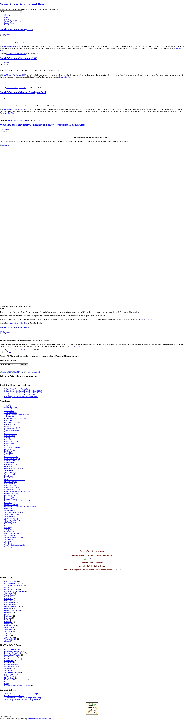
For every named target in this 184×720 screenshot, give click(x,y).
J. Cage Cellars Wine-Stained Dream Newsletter (20, 395)
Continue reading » (147, 319)
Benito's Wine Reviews (12, 422)
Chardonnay (8, 593)
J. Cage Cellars (9, 676)
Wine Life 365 (9, 539)
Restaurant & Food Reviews (13, 653)
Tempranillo (8, 629)
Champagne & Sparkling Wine (14, 591)
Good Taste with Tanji (11, 457)
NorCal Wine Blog (10, 485)
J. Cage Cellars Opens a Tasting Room (17, 389)
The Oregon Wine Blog (12, 520)
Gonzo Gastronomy (11, 455)
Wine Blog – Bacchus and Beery (23, 4)
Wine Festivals (9, 661)
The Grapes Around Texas (13, 518)
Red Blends (8, 616)
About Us (7, 17)
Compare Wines (9, 436)
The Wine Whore (10, 522)
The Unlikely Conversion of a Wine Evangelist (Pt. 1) (22, 700)
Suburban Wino (9, 510)
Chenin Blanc (9, 595)
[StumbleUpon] (18, 372)
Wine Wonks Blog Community (14, 545)
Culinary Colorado (10, 438)
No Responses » (5, 34)
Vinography (8, 526)
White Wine (8, 637)
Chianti (6, 597)
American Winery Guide (12, 409)
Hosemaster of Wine (11, 464)
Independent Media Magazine (14, 468)
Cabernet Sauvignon (11, 589)
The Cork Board (9, 516)
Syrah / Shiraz (9, 627)
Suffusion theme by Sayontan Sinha (39, 719)
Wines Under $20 (10, 639)
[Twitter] (3, 372)
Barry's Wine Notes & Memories (15, 418)
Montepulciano (9, 678)
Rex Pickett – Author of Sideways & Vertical (19, 501)
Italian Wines (8, 604)
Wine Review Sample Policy (14, 696)
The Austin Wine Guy (11, 514)
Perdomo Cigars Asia (11, 493)
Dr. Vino (7, 445)
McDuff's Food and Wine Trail (14, 480)
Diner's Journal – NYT (12, 443)
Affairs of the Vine (10, 407)
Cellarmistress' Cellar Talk (13, 428)
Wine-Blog (8, 547)
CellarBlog (8, 426)
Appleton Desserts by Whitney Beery (16, 415)
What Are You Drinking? (12, 533)
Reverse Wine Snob (11, 499)
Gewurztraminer (9, 602)
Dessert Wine (8, 599)
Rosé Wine (8, 622)
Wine (6, 684)
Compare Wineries (10, 434)
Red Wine (7, 618)
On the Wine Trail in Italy (12, 489)
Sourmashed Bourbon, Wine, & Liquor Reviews (20, 507)
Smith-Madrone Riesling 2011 (16, 327)
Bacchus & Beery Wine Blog (17, 54)
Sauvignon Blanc (10, 625)
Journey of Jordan (10, 474)
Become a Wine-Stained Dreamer (92, 551)
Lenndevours (8, 476)
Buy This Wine (66, 77)
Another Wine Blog (10, 413)
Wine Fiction (8, 663)
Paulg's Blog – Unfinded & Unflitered (17, 491)
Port (5, 614)
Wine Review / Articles (12, 672)
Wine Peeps (8, 543)
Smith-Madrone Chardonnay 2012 (18, 58)
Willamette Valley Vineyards (13, 537)
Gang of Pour (8, 453)
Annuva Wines (9, 411)
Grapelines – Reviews (11, 461)
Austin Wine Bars (10, 416)
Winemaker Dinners (11, 664)
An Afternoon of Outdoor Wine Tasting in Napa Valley (22, 698)
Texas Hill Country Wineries (13, 512)
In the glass (8, 466)
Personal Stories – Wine (12, 649)
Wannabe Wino (9, 531)
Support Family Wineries (12, 21)
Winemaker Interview (11, 666)
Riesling (7, 620)
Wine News (8, 668)
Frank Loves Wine (10, 451)
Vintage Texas (9, 530)
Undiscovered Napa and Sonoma (15, 680)
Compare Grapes (10, 432)
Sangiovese (8, 624)
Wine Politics (8, 670)
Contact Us (8, 19)
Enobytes (7, 449)
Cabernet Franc (9, 587)
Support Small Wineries (12, 655)
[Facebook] (36, 372)
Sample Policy (9, 23)
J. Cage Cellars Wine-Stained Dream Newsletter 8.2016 (23, 391)
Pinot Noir (7, 612)
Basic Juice (8, 420)
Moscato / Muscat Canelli (12, 606)
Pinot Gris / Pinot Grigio (12, 610)
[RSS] (9, 372)
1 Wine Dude (8, 405)
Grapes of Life (9, 462)
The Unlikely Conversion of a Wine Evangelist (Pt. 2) (22, 694)
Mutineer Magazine (10, 482)
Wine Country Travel (11, 659)
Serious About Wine (11, 505)
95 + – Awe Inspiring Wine (13, 585)
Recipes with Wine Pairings (13, 651)
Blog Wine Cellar (10, 424)
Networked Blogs (10, 484)
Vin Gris (7, 633)
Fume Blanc (8, 601)
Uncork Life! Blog (10, 524)
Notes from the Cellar (11, 487)
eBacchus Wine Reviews (12, 447)
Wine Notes (8, 541)
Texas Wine (8, 631)
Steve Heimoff (9, 508)
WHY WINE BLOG (11, 535)
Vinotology (8, 528)
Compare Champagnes (12, 430)
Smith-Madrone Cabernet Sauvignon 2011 (23, 92)
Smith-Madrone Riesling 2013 (16, 29)
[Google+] (28, 372)
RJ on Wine (8, 503)
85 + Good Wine (10, 581)
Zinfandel (7, 641)
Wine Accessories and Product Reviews (17, 686)
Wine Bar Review (10, 657)
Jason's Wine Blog (10, 472)
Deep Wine (8, 439)
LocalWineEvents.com (11, 478)
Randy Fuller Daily (10, 495)
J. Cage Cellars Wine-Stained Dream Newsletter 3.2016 (23, 393)
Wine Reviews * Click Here (13, 25)
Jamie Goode (8, 470)
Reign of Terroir (9, 497)
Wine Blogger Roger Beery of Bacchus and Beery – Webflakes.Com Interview (42, 124)
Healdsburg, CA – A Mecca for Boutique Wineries (21, 397)
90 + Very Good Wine (11, 583)
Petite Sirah (8, 608)
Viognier (7, 635)
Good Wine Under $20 (12, 459)
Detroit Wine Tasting (11, 441)
